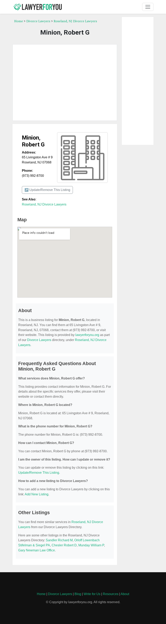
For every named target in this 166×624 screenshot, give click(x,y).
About (125, 594)
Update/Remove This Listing (38, 472)
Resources (110, 594)
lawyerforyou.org (87, 335)
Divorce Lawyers (38, 21)
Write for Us (92, 594)
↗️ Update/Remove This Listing (47, 190)
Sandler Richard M (59, 540)
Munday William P (91, 545)
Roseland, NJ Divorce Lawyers (75, 21)
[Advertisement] (65, 82)
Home (18, 21)
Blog (77, 594)
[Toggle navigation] (147, 7)
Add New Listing (36, 494)
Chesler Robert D (64, 545)
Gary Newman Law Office (36, 550)
